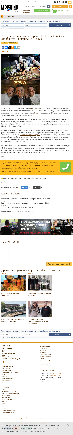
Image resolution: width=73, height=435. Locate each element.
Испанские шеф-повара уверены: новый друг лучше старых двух (38, 321)
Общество (5, 408)
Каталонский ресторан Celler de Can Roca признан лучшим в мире (26, 199)
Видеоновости (6, 368)
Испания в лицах (7, 381)
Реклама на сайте (40, 2)
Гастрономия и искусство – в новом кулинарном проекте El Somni (26, 203)
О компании (16, 2)
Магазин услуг (60, 418)
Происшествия (6, 406)
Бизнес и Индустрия (8, 366)
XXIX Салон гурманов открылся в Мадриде (40, 294)
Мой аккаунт (44, 365)
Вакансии (31, 2)
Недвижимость (39, 418)
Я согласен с (13, 28)
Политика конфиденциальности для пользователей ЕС (28, 428)
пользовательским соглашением (16, 28)
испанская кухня (37, 178)
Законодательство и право (10, 372)
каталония (11, 178)
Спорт (3, 404)
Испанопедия (19, 418)
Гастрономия (9, 16)
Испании (37, 113)
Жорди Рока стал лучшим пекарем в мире (17, 207)
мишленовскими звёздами (30, 135)
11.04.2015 (4, 300)
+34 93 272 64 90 (25, 12)
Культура (4, 401)
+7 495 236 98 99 (9, 171)
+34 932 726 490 (56, 373)
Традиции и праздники (9, 391)
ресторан (23, 178)
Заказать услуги (63, 10)
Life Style (4, 374)
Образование (6, 397)
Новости (4, 418)
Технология (5, 387)
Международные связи (9, 410)
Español (70, 1)
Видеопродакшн (6, 2)
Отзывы (42, 359)
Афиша (11, 418)
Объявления (29, 418)
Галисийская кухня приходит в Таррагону (12, 294)
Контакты (24, 2)
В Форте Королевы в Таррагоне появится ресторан (13, 320)
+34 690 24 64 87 (25, 10)
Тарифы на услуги (45, 354)
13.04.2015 (31, 274)
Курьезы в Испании (8, 412)
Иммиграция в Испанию (47, 361)
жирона (17, 178)
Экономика (5, 385)
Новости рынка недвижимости (11, 393)
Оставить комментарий (59, 264)
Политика (5, 383)
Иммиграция (5, 376)
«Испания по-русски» (11, 165)
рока (44, 178)
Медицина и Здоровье (8, 399)
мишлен (29, 178)
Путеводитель (50, 418)
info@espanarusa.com (45, 171)
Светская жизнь (6, 370)
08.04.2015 (31, 300)
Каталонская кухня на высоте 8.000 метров (17, 212)
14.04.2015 (4, 274)
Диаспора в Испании (8, 378)
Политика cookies (51, 425)
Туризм (4, 389)
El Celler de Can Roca (36, 108)
